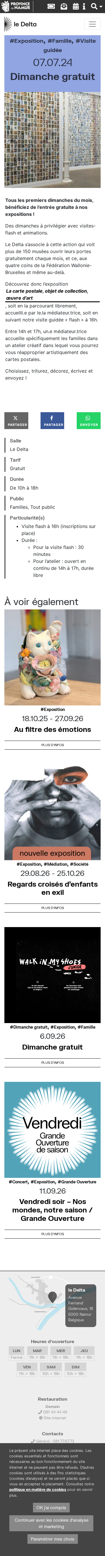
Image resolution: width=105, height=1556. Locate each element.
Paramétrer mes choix (52, 1539)
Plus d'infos (52, 745)
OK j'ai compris (51, 1507)
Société (81, 864)
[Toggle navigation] (92, 24)
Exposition (28, 40)
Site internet (54, 1417)
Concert (20, 1182)
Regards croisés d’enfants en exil (53, 888)
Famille (61, 40)
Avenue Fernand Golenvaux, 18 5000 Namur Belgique (80, 1308)
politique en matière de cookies (37, 1489)
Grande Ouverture (78, 1182)
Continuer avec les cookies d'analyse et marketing (51, 1523)
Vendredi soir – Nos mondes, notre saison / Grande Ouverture (52, 1209)
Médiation (57, 864)
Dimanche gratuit (30, 1027)
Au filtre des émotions (52, 729)
